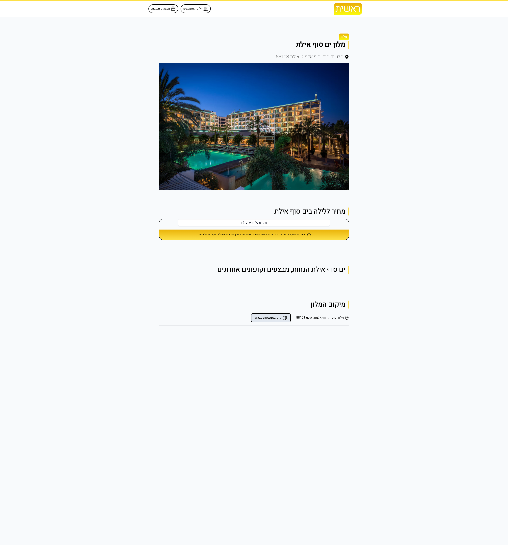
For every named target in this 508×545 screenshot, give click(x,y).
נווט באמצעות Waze (268, 317)
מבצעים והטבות (161, 9)
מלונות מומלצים (193, 9)
